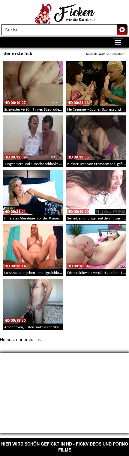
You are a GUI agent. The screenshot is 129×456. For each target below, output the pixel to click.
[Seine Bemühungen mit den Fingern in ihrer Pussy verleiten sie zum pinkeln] (96, 192)
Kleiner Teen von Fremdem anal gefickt (97, 163)
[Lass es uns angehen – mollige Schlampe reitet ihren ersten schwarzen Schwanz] (33, 246)
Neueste (92, 54)
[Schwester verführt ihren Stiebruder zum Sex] (33, 83)
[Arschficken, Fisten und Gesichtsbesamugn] (33, 301)
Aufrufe (104, 54)
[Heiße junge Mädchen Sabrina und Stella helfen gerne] (96, 83)
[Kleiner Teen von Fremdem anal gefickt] (96, 137)
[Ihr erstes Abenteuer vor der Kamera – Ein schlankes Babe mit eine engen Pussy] (33, 192)
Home (5, 339)
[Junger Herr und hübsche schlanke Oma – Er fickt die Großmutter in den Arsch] (33, 137)
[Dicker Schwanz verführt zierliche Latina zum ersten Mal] (96, 246)
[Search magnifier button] (122, 30)
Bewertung (117, 54)
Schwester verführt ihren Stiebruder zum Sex (39, 109)
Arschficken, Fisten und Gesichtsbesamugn (37, 327)
